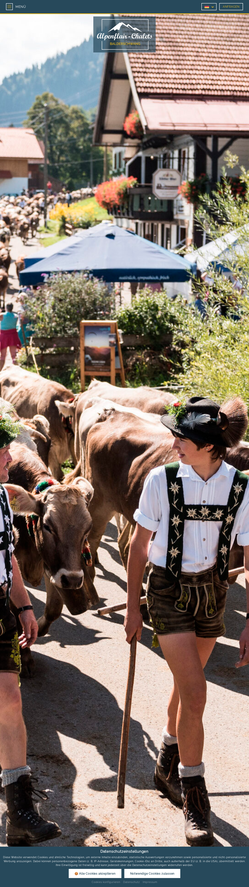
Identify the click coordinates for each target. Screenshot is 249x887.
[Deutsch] (207, 6)
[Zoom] (124, 442)
